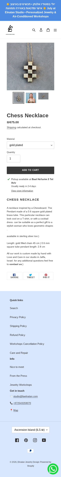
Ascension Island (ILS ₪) (29, 429)
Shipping (11, 127)
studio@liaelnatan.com (25, 396)
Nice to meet (17, 366)
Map (15, 410)
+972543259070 (22, 403)
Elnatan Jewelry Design (28, 462)
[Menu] (55, 29)
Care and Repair (19, 352)
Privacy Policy (18, 317)
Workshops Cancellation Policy (27, 343)
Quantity (11, 152)
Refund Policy (17, 335)
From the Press (18, 375)
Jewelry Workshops (21, 384)
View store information (22, 191)
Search (14, 308)
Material (11, 139)
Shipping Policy (18, 326)
